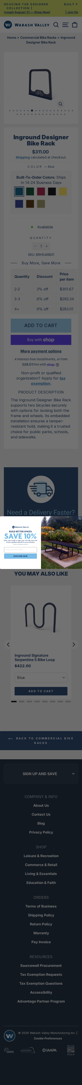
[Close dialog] (80, 518)
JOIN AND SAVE (20, 556)
